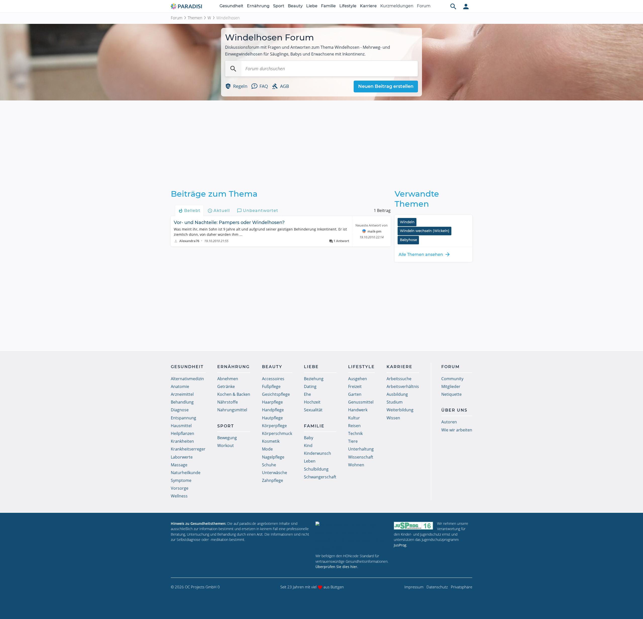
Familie (328, 6)
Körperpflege (274, 425)
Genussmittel (360, 402)
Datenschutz (437, 586)
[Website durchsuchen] (453, 6)
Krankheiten (182, 441)
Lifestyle (347, 6)
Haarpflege (272, 402)
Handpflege (273, 410)
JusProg (400, 545)
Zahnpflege (272, 480)
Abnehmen (227, 378)
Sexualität (313, 410)
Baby (308, 437)
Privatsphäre (461, 586)
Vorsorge (179, 488)
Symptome (181, 480)
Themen (195, 18)
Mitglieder (450, 386)
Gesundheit (231, 6)
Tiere (353, 441)
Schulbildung (316, 469)
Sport (278, 6)
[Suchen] (233, 68)
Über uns (454, 410)
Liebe (311, 6)
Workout (225, 445)
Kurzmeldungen (396, 6)
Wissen (393, 418)
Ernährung (258, 6)
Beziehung (314, 378)
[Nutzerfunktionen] (466, 6)
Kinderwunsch (317, 453)
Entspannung (183, 418)
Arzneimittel (182, 394)
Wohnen (356, 465)
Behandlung (182, 402)
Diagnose (180, 410)
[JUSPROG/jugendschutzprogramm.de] (413, 526)
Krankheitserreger (188, 449)
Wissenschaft (360, 457)
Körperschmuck (277, 433)
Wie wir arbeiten (456, 430)
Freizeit (355, 386)
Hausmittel (181, 425)
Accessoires (273, 378)
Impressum (413, 586)
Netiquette (451, 394)
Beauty (295, 6)
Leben (309, 461)
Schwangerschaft (320, 477)
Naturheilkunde (185, 472)
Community (452, 378)
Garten (354, 394)
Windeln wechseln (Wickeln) (424, 231)
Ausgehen (357, 378)
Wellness (179, 496)
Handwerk (357, 410)
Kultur (354, 418)
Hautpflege (272, 418)
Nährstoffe (227, 402)
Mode (267, 449)
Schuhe (269, 465)
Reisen (354, 425)
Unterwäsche (274, 472)
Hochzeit (312, 402)
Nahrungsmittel (232, 410)
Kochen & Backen (233, 394)
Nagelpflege (273, 457)
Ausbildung (397, 394)
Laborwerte (182, 457)
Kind (308, 445)
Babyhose (408, 240)
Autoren (449, 422)
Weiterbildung (400, 410)
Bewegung (227, 437)
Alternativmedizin (187, 378)
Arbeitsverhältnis (403, 386)
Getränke (226, 386)
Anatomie (180, 386)
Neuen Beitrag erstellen (385, 86)
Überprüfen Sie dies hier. (336, 566)
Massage (179, 465)
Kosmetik (271, 441)
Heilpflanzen (182, 433)
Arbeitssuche (399, 378)
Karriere (368, 6)
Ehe (307, 394)
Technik (355, 433)
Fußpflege (271, 386)
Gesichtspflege (276, 394)
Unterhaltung (361, 449)
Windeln (407, 222)
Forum (424, 6)
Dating (310, 386)
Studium (395, 402)
